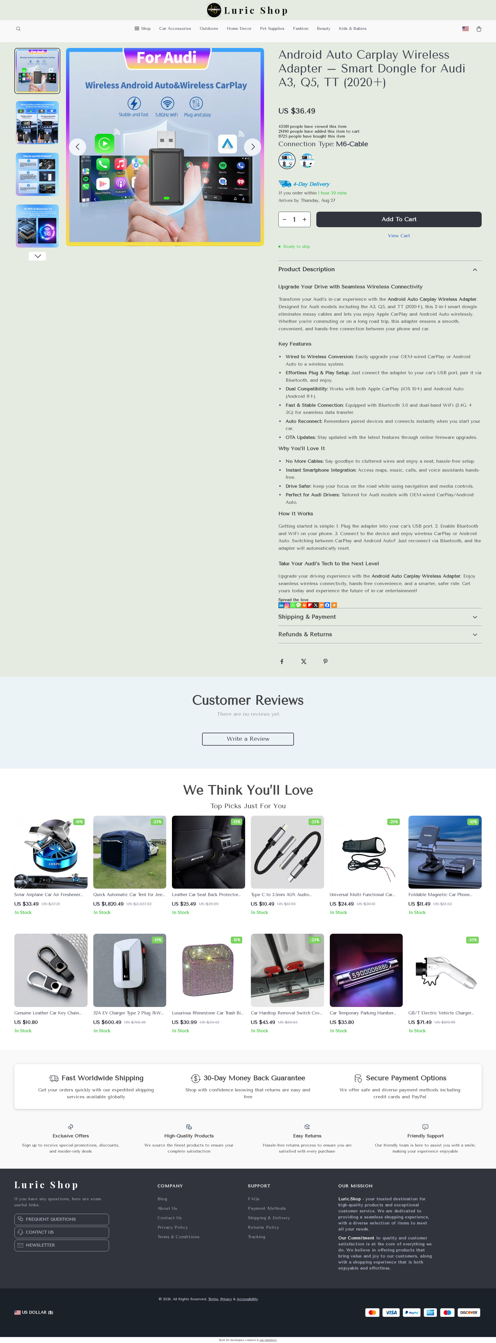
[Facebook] (327, 605)
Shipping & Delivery (269, 1217)
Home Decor (239, 28)
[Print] (304, 605)
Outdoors (209, 28)
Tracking (257, 1236)
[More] (334, 605)
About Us (167, 1208)
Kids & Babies (353, 28)
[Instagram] (287, 605)
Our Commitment (356, 1238)
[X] (316, 605)
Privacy (226, 1299)
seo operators (268, 1340)
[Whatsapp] (293, 605)
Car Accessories (175, 28)
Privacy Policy (173, 1227)
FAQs (254, 1199)
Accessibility (247, 1299)
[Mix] (321, 605)
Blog (162, 1199)
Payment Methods (267, 1208)
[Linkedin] (281, 605)
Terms (213, 1299)
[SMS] (298, 605)
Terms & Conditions (179, 1236)
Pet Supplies (272, 28)
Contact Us (170, 1217)
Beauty (323, 28)
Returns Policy (263, 1227)
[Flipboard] (310, 605)
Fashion (300, 28)
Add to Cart (399, 219)
